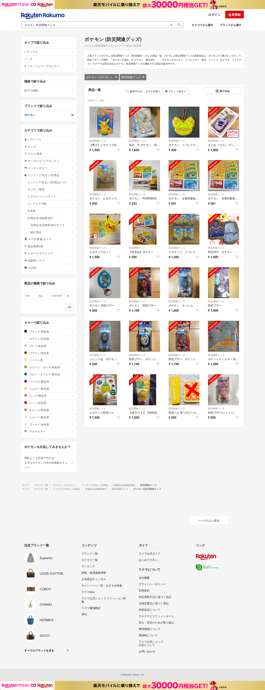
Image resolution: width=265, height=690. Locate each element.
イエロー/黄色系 (39, 389)
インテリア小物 (36, 203)
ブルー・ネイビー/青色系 (44, 374)
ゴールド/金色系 (39, 424)
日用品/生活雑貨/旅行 (40, 218)
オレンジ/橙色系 (39, 410)
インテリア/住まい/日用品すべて (47, 182)
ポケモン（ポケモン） (99, 77)
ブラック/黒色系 (39, 331)
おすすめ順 (152, 91)
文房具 (31, 211)
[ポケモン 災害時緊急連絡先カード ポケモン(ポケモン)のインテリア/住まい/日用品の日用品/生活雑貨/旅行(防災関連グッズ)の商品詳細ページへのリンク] (184, 175)
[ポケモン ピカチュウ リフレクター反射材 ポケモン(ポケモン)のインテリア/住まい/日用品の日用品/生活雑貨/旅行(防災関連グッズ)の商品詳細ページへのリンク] (104, 175)
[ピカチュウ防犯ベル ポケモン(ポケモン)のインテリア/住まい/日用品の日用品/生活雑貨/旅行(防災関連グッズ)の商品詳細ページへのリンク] (104, 389)
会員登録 (234, 14)
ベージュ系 (36, 360)
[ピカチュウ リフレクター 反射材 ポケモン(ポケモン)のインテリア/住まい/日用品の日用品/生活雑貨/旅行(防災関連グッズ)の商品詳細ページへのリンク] (184, 229)
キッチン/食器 (35, 189)
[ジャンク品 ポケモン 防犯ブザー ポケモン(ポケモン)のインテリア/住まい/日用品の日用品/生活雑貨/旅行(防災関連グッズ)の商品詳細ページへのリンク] (104, 336)
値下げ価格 (31, 90)
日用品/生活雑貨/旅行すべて (47, 225)
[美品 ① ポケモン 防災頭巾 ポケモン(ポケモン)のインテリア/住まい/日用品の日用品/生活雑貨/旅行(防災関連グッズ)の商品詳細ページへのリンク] (144, 122)
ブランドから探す (231, 25)
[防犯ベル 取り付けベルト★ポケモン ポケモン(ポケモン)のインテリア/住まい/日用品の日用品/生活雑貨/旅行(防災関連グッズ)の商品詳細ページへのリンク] (184, 389)
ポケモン (29, 115)
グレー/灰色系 (37, 346)
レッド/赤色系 (37, 403)
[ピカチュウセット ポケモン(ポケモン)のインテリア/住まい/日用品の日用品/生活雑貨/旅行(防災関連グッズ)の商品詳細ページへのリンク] (104, 229)
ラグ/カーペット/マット (41, 196)
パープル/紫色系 (39, 381)
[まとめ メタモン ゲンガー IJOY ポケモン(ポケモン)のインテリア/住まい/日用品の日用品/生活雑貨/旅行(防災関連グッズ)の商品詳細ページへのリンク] (223, 122)
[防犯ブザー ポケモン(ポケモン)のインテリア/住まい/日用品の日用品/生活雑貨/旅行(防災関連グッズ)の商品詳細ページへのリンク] (223, 282)
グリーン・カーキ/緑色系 (44, 367)
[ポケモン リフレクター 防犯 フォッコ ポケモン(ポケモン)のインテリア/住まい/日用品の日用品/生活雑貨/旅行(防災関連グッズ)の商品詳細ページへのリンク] (184, 122)
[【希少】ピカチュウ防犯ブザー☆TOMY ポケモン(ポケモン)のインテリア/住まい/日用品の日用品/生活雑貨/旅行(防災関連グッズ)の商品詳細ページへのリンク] (104, 122)
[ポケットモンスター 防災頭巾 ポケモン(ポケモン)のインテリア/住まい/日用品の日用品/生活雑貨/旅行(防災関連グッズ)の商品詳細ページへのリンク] (223, 336)
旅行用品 (35, 232)
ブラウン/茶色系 (39, 353)
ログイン (214, 14)
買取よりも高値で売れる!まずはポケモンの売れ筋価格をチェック (46, 462)
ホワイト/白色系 (39, 339)
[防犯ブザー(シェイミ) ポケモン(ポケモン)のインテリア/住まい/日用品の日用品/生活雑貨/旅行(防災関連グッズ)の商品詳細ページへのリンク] (223, 389)
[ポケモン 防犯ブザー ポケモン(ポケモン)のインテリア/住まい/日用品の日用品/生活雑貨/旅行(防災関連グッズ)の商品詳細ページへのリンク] (104, 282)
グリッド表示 (176, 91)
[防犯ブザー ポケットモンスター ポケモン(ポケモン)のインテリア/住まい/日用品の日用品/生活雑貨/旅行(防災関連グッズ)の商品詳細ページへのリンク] (144, 336)
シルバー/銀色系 (39, 417)
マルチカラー (37, 431)
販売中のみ (136, 91)
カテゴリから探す (202, 25)
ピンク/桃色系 (37, 396)
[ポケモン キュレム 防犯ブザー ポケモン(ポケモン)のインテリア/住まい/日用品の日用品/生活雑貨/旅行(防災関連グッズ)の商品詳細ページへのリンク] (184, 282)
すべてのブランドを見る (39, 650)
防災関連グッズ (130, 77)
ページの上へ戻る (208, 520)
